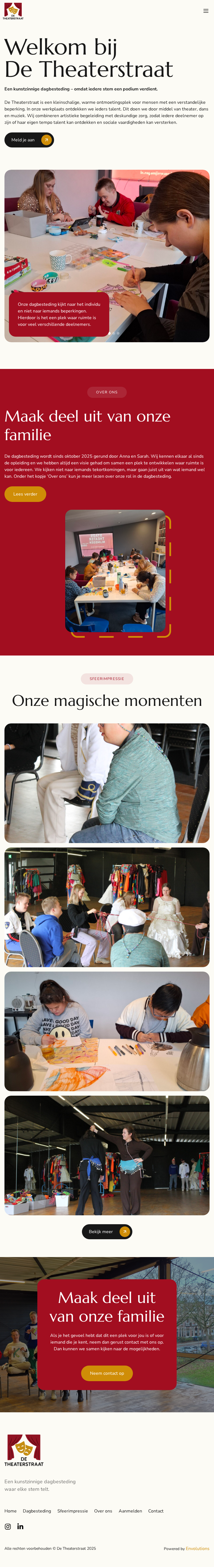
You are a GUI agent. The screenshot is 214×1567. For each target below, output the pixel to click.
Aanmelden (130, 1511)
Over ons (103, 1511)
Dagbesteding (37, 1511)
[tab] (109, 333)
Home (10, 1511)
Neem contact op (107, 1373)
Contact (156, 1511)
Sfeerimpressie (72, 1511)
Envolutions (198, 1549)
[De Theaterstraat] (13, 11)
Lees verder (25, 494)
